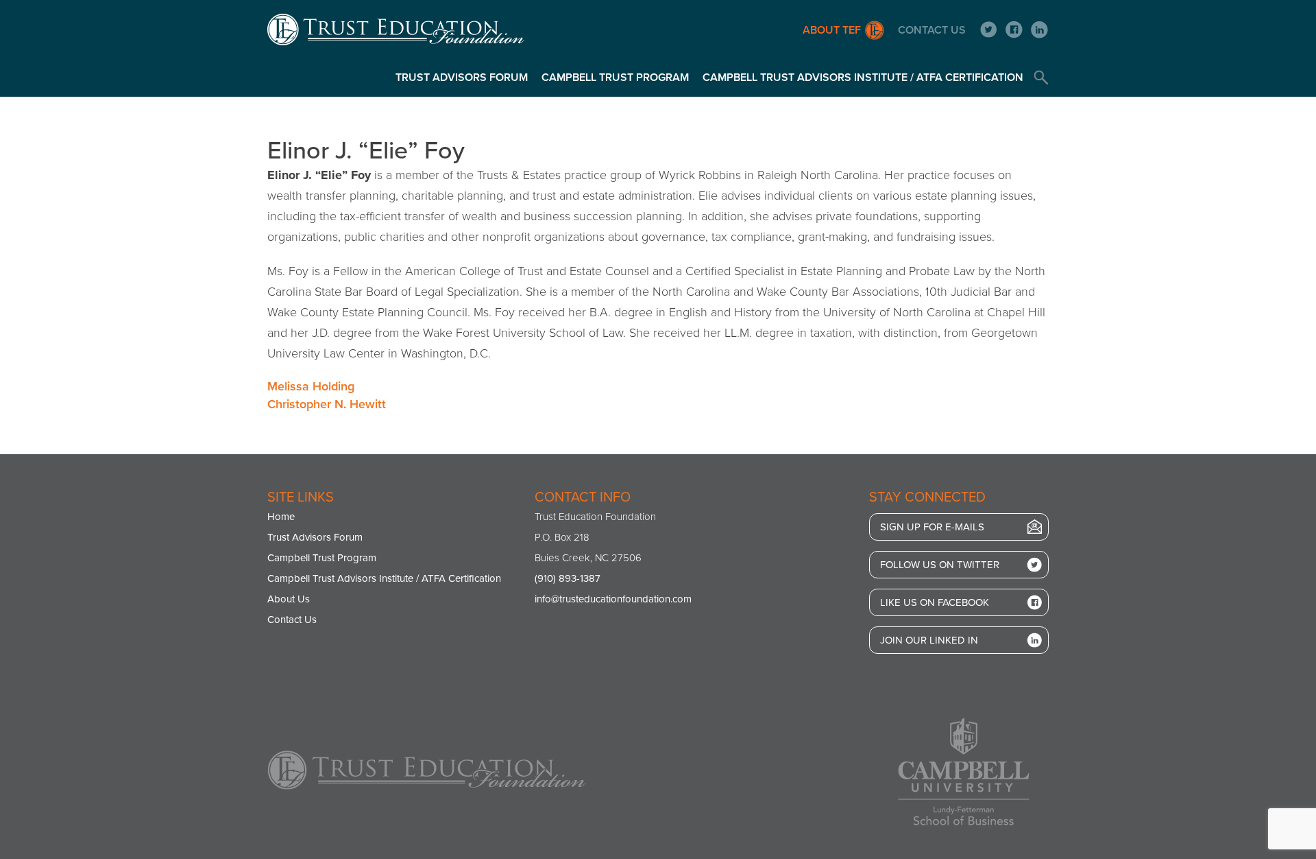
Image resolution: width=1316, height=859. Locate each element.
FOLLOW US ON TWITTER (939, 564)
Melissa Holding (310, 386)
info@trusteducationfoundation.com (613, 599)
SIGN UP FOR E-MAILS (932, 527)
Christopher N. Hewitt (326, 404)
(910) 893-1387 (567, 578)
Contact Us (932, 30)
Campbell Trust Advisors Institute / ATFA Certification (863, 77)
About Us (288, 599)
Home (281, 516)
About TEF (832, 30)
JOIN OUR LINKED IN (929, 640)
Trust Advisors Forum (461, 77)
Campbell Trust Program (615, 77)
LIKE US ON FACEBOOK (934, 602)
